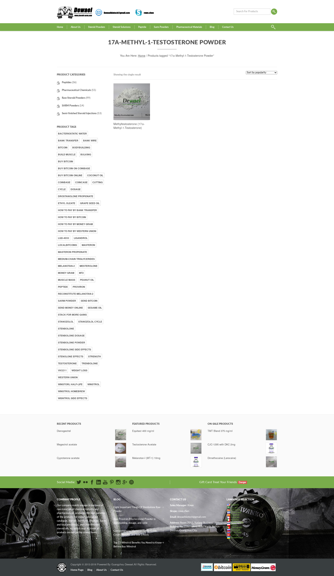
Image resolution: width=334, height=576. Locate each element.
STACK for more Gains (72, 314)
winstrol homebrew (71, 391)
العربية (234, 507)
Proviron (79, 286)
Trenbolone (90, 363)
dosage (76, 189)
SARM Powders (70, 105)
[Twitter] (79, 482)
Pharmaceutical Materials (189, 27)
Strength (94, 356)
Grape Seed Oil (90, 203)
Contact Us (227, 27)
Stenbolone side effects (74, 349)
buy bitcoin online (70, 175)
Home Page (77, 570)
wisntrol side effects (72, 398)
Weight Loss (79, 370)
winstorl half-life (70, 384)
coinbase (64, 182)
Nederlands (237, 522)
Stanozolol (65, 321)
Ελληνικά (236, 512)
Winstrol (93, 384)
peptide (63, 286)
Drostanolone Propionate (75, 196)
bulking (85, 154)
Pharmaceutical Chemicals (76, 90)
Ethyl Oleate (66, 203)
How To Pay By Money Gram (75, 224)
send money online (70, 307)
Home (60, 27)
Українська (237, 537)
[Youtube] (105, 482)
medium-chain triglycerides (76, 259)
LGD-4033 (63, 238)
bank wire (90, 140)
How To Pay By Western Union (77, 231)
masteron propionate (72, 252)
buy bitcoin (65, 161)
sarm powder (67, 300)
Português (236, 527)
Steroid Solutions (121, 27)
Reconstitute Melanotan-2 (75, 293)
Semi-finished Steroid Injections (79, 113)
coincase (81, 182)
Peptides (67, 82)
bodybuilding (81, 147)
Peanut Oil (87, 280)
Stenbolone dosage (71, 335)
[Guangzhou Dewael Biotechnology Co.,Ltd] (61, 565)
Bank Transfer (68, 140)
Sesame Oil (95, 307)
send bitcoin (89, 300)
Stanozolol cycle (90, 321)
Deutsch (235, 510)
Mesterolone (88, 266)
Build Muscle (67, 154)
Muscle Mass (66, 280)
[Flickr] (85, 482)
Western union (68, 377)
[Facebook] (92, 482)
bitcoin (62, 147)
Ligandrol (81, 238)
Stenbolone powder (71, 342)
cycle (62, 189)
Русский (235, 530)
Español (235, 515)
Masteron (88, 245)
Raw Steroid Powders (73, 98)
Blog (212, 27)
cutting (97, 182)
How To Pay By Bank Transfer (77, 210)
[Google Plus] (125, 482)
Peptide (142, 27)
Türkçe (234, 535)
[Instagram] (118, 482)
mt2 (81, 273)
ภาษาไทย (236, 532)
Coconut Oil (95, 175)
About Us (75, 27)
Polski (234, 525)
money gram (66, 273)
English (235, 505)
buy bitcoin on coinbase (74, 168)
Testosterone (67, 363)
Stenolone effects (70, 356)
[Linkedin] (98, 482)
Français (235, 517)
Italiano (235, 520)
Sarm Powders (161, 27)
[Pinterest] (112, 482)
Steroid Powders (96, 27)
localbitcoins (67, 245)
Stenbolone (66, 328)
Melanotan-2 (66, 266)
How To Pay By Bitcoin (72, 217)
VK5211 (62, 370)
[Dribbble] (131, 482)
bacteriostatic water (72, 133)
